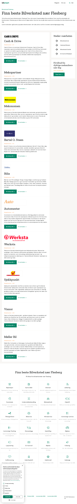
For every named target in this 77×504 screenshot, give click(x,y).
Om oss (63, 3)
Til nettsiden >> (22, 61)
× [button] (22, 465)
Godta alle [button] (7, 496)
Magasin (57, 3)
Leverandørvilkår (40, 496)
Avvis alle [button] (18, 496)
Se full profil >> (10, 61)
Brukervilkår (31, 496)
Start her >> (59, 74)
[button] (13, 500)
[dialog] (13, 483)
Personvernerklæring (15, 480)
